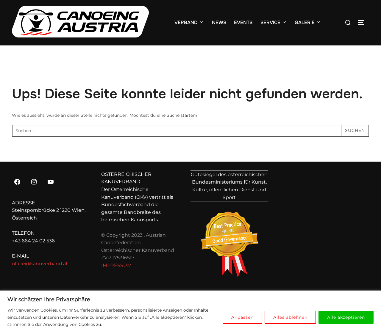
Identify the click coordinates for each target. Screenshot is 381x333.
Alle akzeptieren (346, 317)
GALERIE (305, 22)
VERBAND (186, 22)
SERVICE (270, 22)
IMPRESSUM (116, 265)
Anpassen (242, 317)
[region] (190, 312)
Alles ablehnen (290, 317)
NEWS (219, 22)
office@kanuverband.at (40, 263)
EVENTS (243, 22)
